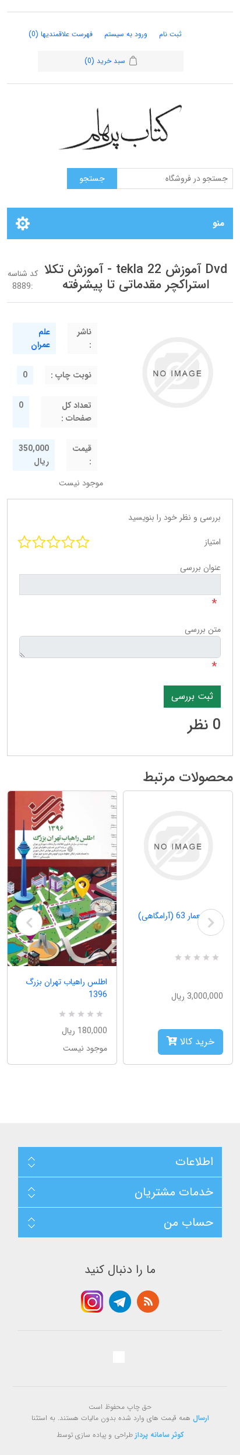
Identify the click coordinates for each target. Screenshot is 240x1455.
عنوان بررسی (200, 567)
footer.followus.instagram (92, 1301)
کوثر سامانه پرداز (159, 1434)
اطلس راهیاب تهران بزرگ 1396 (66, 988)
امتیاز (212, 542)
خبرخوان (148, 1301)
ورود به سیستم (125, 34)
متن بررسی (203, 629)
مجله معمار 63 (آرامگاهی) (180, 916)
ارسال (201, 1417)
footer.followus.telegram (120, 1301)
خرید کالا (195, 1041)
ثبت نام (170, 34)
